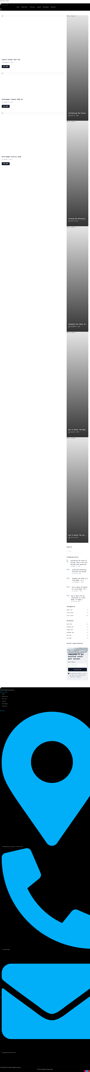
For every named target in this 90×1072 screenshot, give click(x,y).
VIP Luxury (32, 7)
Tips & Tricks (70, 615)
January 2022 (70, 629)
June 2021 (69, 635)
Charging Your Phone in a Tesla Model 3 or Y (77, 324)
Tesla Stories (70, 612)
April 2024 (69, 624)
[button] (24, 7)
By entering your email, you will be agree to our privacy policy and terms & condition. (78, 675)
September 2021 (70, 632)
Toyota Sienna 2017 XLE (11, 59)
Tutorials (39, 7)
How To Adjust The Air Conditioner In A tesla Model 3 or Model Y (77, 535)
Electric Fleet (24, 7)
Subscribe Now (77, 669)
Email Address (71, 662)
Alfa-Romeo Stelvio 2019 (11, 157)
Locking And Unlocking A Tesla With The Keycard (77, 219)
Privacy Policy (50, 1069)
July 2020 (69, 638)
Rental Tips (69, 610)
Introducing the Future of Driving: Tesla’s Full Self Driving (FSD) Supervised (77, 113)
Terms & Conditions (41, 1069)
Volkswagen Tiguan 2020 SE (12, 99)
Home (18, 7)
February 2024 (70, 627)
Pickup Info (53, 7)
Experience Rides (4, 1)
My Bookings (46, 7)
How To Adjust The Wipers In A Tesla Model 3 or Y (77, 430)
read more (5, 66)
